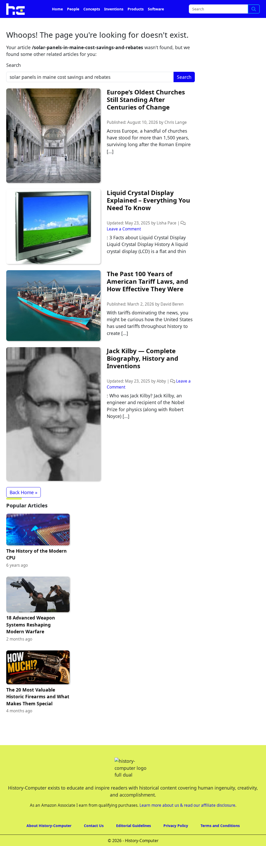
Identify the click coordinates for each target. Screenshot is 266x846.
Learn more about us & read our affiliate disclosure (187, 805)
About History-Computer (48, 825)
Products (136, 9)
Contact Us (94, 825)
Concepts (91, 9)
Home (57, 9)
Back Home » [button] (23, 492)
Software (156, 9)
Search (13, 65)
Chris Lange (175, 122)
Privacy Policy (175, 825)
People (73, 9)
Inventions (113, 9)
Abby (161, 381)
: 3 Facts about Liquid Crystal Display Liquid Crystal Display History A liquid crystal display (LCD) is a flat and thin (147, 244)
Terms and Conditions (220, 825)
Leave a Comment (124, 229)
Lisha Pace (166, 223)
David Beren (172, 304)
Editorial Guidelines (133, 825)
